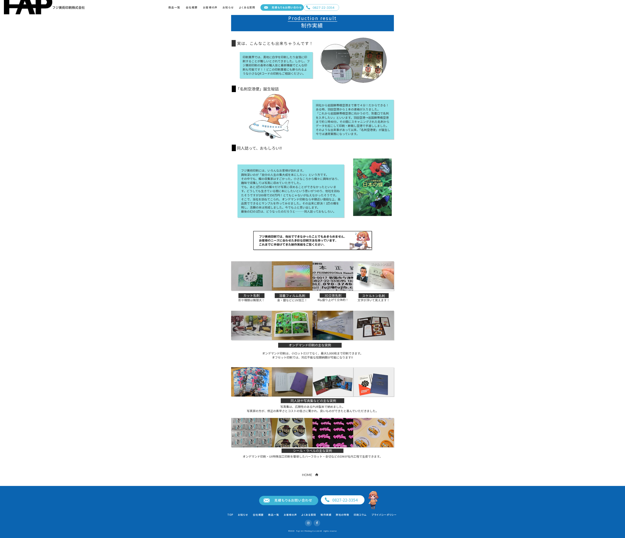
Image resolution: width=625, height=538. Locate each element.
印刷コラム (360, 514)
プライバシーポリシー (384, 514)
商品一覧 (174, 7)
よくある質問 (247, 7)
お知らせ (228, 7)
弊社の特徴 (342, 514)
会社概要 (192, 7)
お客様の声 (210, 7)
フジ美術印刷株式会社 (68, 7)
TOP (230, 514)
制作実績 (326, 514)
